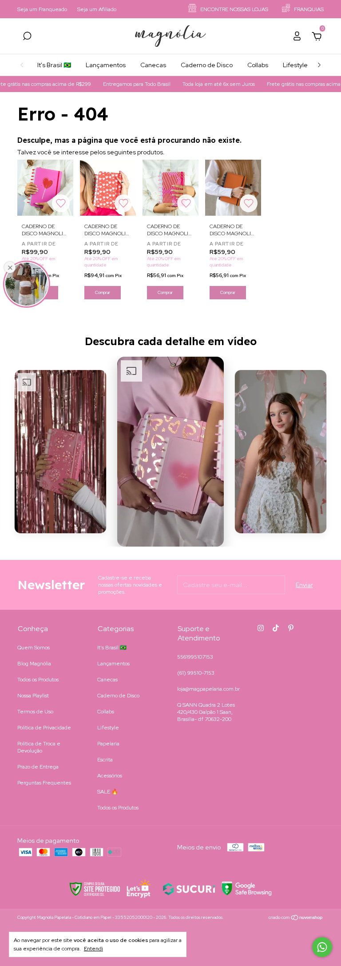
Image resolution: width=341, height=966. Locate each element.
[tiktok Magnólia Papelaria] (275, 628)
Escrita (105, 759)
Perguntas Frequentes (44, 782)
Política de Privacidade (44, 727)
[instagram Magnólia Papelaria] (260, 628)
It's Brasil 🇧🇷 (54, 65)
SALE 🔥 (107, 791)
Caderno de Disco (207, 65)
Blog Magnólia (34, 663)
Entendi (93, 948)
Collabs (257, 65)
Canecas (153, 65)
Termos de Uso (35, 711)
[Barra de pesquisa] (27, 37)
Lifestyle (295, 65)
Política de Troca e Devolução (38, 747)
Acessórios (109, 775)
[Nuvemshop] (296, 918)
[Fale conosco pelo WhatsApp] (322, 947)
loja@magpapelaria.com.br (208, 688)
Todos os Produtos (38, 679)
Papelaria (108, 743)
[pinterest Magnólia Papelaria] (290, 628)
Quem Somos (33, 647)
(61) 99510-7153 (195, 672)
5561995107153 (195, 656)
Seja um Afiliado (96, 9)
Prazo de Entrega (38, 766)
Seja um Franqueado (42, 9)
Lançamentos (106, 65)
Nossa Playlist (33, 695)
